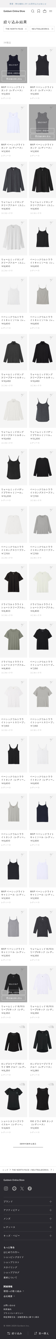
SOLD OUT (13, 65)
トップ (5, 1170)
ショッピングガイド (14, 1257)
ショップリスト (11, 1262)
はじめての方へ (11, 1252)
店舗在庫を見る (15, 79)
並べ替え (44, 1333)
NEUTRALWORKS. (41, 29)
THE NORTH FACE (14, 29)
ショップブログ (11, 1272)
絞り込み (17, 1333)
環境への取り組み (13, 1291)
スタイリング (10, 1267)
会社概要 (8, 1296)
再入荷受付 (15, 73)
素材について (10, 1277)
